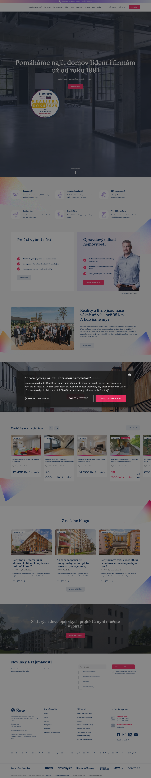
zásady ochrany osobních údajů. (93, 390)
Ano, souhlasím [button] (111, 398)
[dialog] (75, 389)
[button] (37, 398)
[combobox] (129, 374)
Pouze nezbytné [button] (78, 398)
